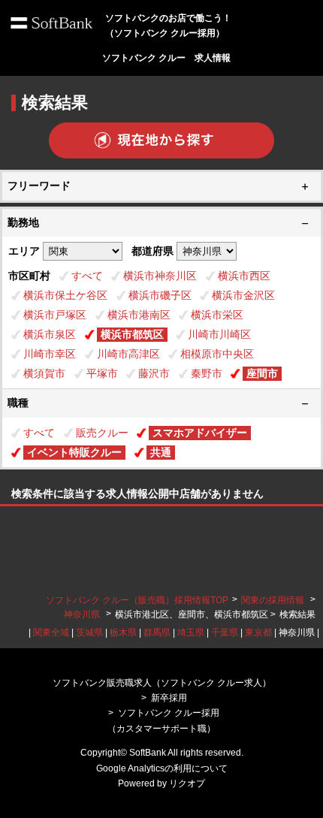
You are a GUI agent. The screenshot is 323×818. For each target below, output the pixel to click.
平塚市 (102, 373)
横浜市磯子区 (160, 295)
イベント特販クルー (74, 452)
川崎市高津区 (128, 354)
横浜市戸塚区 (54, 315)
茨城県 (89, 632)
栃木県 (123, 632)
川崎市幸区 (49, 354)
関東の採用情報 (273, 600)
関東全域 (51, 632)
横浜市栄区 (217, 315)
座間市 (262, 373)
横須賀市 (44, 373)
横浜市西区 (244, 276)
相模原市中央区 (217, 354)
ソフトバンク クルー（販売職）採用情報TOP (137, 600)
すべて (87, 276)
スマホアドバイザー (199, 433)
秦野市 (206, 373)
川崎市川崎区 (219, 334)
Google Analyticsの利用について (162, 768)
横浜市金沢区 (243, 295)
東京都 (258, 632)
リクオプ (187, 783)
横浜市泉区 (49, 334)
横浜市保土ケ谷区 (65, 295)
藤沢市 (154, 373)
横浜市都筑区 (132, 334)
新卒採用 (169, 698)
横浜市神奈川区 (160, 276)
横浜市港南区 (139, 315)
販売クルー (102, 433)
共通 (160, 452)
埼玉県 (190, 632)
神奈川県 (82, 614)
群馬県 (157, 632)
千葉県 (224, 632)
